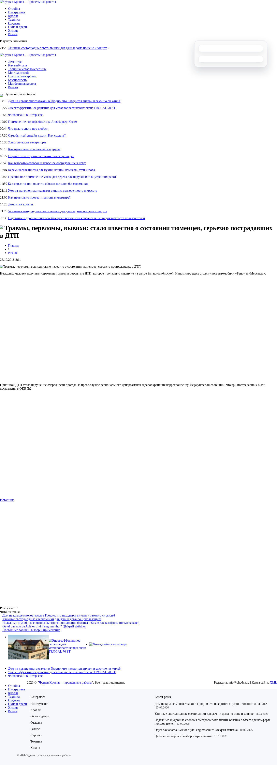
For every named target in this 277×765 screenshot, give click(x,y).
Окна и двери (17, 27)
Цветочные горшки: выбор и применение (31, 630)
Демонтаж (15, 61)
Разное (12, 34)
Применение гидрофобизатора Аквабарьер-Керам (42, 121)
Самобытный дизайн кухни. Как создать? (37, 135)
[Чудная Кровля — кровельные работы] (28, 1)
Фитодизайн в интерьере (25, 114)
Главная (13, 245)
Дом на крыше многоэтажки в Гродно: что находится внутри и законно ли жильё (64, 101)
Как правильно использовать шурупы (34, 149)
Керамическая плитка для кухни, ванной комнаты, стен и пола (51, 170)
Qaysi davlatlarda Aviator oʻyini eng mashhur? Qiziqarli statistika (44, 626)
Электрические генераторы (27, 142)
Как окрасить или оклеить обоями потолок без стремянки (48, 183)
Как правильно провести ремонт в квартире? (39, 197)
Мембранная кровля (22, 83)
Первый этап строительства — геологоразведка (41, 156)
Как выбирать (17, 65)
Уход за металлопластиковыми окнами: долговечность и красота (52, 190)
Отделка (14, 23)
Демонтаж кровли (20, 204)
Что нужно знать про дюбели (28, 128)
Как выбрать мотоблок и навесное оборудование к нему (47, 163)
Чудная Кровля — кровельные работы (65, 682)
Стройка (14, 8)
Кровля (13, 16)
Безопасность (17, 80)
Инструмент (16, 12)
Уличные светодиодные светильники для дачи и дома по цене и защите (57, 48)
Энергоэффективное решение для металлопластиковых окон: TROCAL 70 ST (62, 108)
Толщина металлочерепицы (27, 69)
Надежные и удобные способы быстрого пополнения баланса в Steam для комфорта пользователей (76, 218)
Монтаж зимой (18, 72)
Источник (7, 500)
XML (273, 682)
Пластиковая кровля (22, 76)
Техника (14, 19)
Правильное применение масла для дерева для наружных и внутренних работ (62, 176)
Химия (13, 30)
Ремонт (13, 87)
